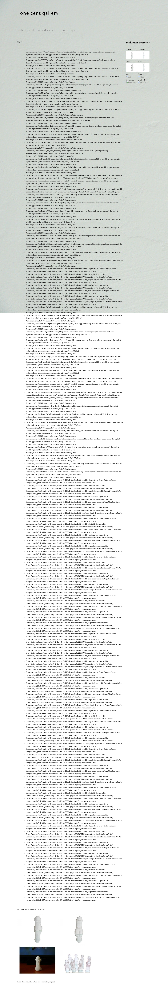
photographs (40, 30)
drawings (55, 30)
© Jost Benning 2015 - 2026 (27, 982)
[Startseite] (74, 17)
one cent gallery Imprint (46, 982)
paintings (69, 30)
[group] (78, 973)
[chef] (37, 943)
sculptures (24, 30)
